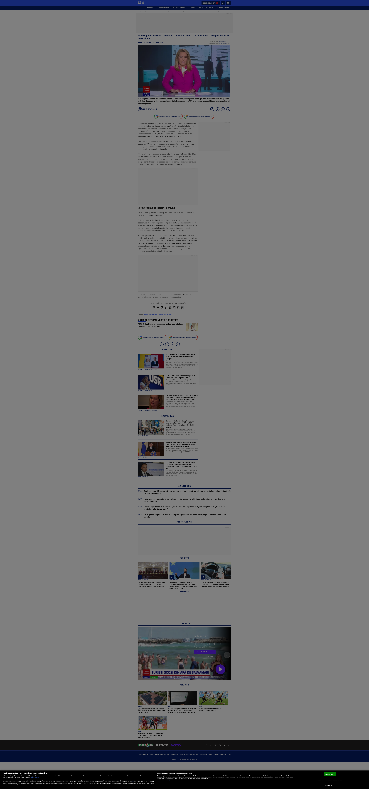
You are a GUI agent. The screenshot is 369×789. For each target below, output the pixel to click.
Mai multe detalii (35, 777)
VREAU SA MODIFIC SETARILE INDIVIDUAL (329, 780)
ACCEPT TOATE (329, 774)
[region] (184, 779)
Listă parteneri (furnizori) (163, 780)
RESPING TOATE (329, 785)
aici (133, 781)
